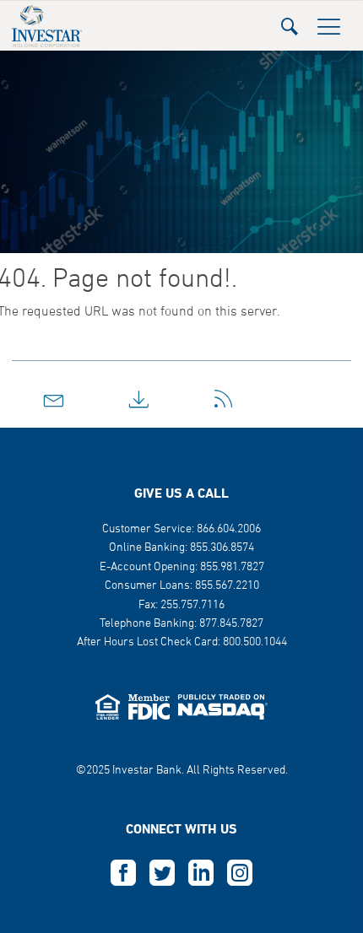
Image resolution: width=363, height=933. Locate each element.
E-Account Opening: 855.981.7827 (182, 567)
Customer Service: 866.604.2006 (181, 529)
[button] (289, 21)
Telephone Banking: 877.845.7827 (181, 624)
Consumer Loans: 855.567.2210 (182, 586)
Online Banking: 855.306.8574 (181, 548)
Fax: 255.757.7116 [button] (181, 605)
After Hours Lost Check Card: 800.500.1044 (182, 642)
